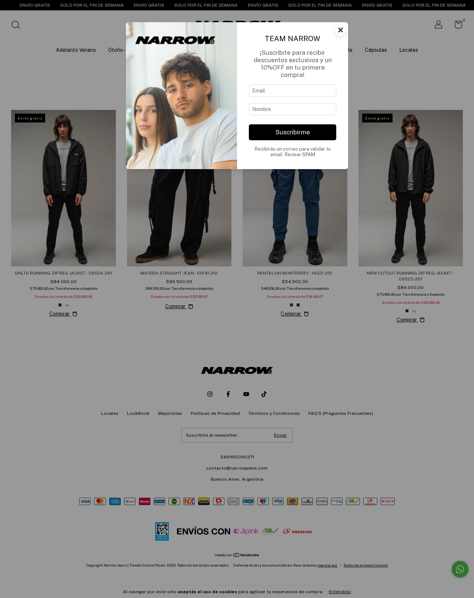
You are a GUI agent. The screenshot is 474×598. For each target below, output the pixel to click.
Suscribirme (293, 132)
